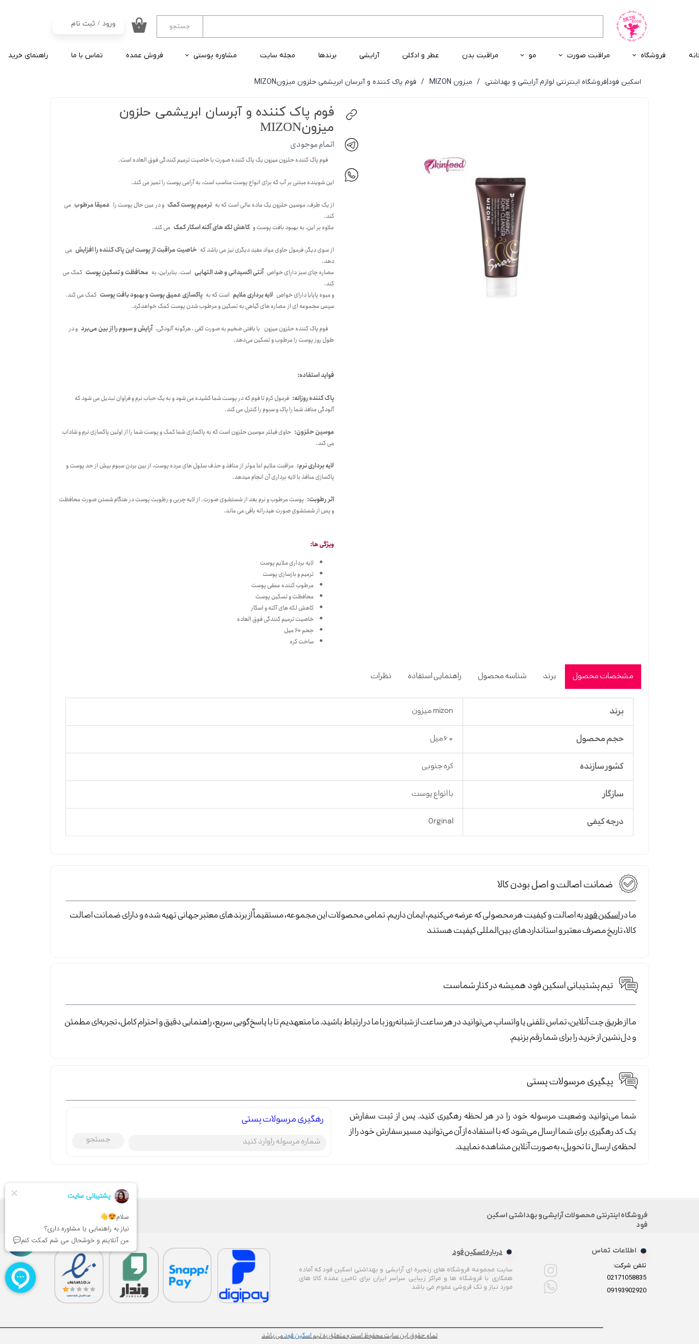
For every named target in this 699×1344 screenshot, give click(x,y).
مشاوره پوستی (215, 55)
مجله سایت (277, 55)
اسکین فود (602, 915)
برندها (327, 55)
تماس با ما (87, 55)
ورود (109, 24)
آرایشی (369, 55)
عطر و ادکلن (420, 55)
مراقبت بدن (480, 55)
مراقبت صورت (588, 55)
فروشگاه (653, 55)
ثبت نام (83, 24)
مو (532, 55)
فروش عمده (144, 55)
